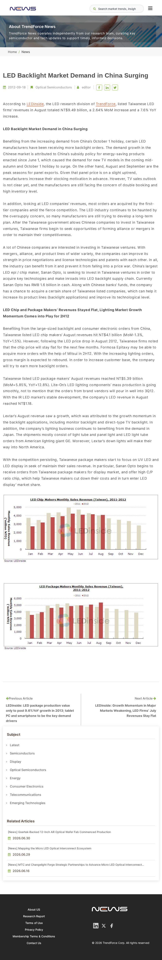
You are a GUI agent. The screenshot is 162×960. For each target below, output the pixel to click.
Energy (15, 778)
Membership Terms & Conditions (34, 936)
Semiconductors (22, 753)
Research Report (34, 916)
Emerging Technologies (27, 803)
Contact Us (34, 943)
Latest (14, 745)
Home (12, 52)
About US (34, 909)
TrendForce (106, 104)
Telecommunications (25, 795)
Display (15, 762)
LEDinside (35, 104)
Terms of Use (34, 923)
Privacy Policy (34, 929)
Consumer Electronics (26, 786)
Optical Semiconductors (54, 87)
